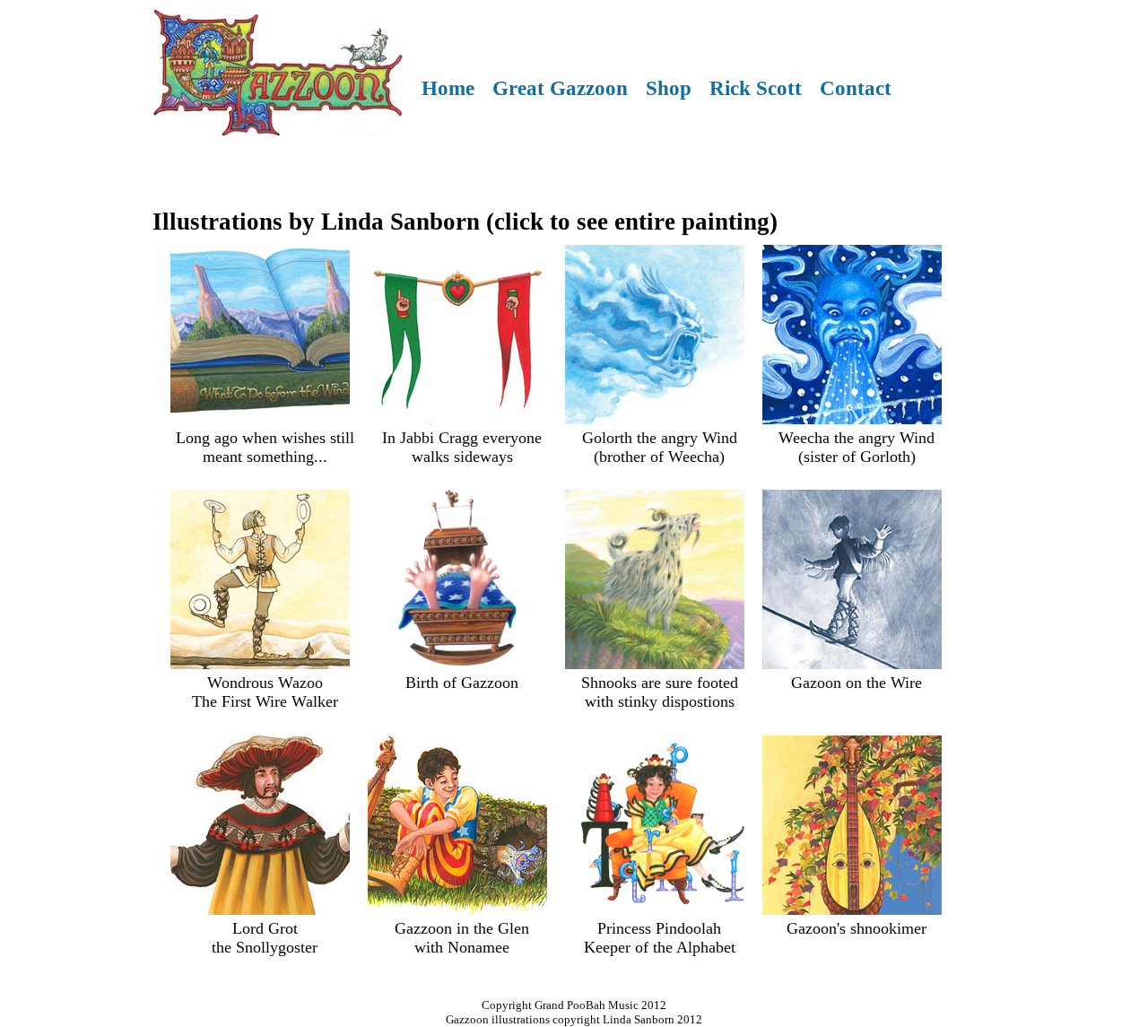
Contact (855, 88)
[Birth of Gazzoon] (457, 663)
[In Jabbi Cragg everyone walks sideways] (457, 418)
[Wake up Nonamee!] (457, 909)
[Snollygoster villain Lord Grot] (260, 909)
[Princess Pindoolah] (654, 909)
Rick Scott (755, 88)
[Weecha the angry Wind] (852, 418)
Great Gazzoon (560, 88)
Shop (668, 88)
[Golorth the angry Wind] (654, 418)
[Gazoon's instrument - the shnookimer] (852, 909)
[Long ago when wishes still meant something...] (260, 418)
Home (448, 88)
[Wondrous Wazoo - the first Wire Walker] (260, 663)
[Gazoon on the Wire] (852, 663)
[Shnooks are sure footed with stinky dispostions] (654, 663)
